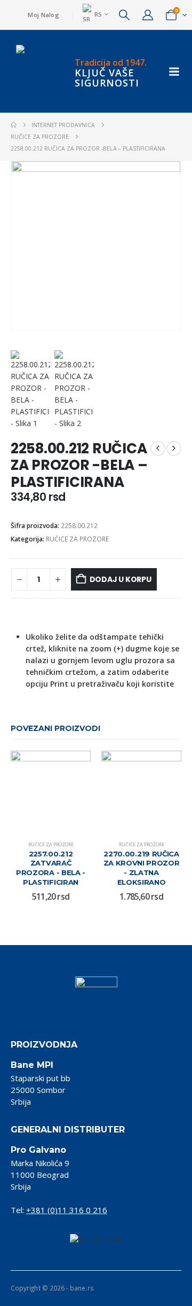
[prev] (157, 448)
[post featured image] (51, 791)
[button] (124, 15)
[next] (173, 448)
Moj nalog (43, 15)
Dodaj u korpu (120, 579)
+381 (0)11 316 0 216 (66, 1210)
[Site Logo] (37, 71)
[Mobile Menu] (174, 71)
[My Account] (147, 15)
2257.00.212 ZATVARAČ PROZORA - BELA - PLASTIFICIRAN (50, 867)
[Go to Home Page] (14, 125)
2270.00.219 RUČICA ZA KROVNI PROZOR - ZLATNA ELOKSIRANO (141, 867)
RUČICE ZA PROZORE (77, 539)
